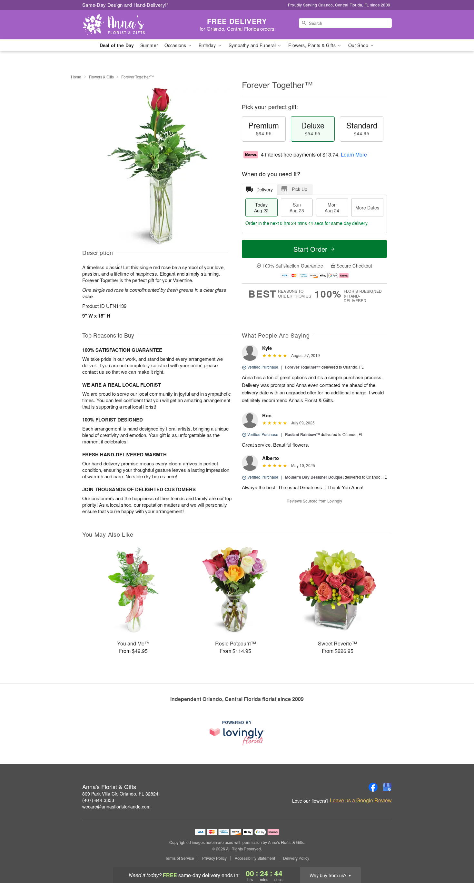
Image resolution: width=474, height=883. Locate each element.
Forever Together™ (303, 367)
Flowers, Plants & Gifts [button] (312, 45)
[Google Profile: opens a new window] (387, 787)
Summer (149, 45)
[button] (457, 855)
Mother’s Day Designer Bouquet (314, 477)
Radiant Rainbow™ (302, 434)
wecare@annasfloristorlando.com (116, 806)
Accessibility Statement (255, 858)
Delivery (264, 189)
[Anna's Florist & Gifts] (128, 24)
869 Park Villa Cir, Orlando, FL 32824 (120, 793)
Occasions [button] (175, 45)
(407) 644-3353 (98, 800)
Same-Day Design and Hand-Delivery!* (125, 4)
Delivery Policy (296, 858)
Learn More (354, 154)
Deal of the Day (117, 45)
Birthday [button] (208, 45)
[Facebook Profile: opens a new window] (373, 787)
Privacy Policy (214, 858)
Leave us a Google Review (361, 800)
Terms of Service (179, 858)
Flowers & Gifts (101, 76)
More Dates (367, 207)
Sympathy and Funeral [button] (253, 45)
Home (76, 76)
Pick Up (299, 189)
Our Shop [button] (359, 45)
